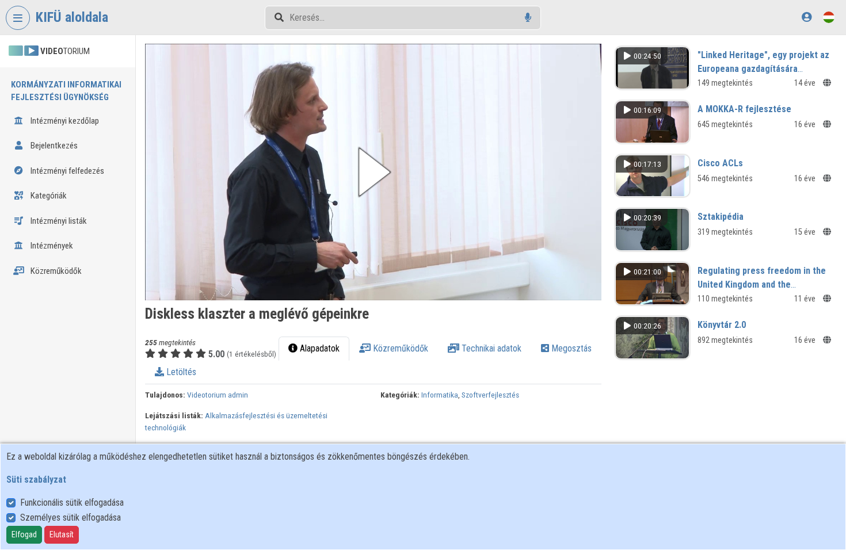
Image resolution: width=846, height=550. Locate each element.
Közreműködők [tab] (399, 348)
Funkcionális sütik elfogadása (72, 502)
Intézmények (51, 245)
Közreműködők (55, 271)
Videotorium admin (217, 394)
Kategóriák (48, 195)
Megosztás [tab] (570, 348)
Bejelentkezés (53, 145)
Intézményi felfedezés (66, 171)
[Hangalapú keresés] (528, 17)
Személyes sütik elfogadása (70, 517)
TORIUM (65, 51)
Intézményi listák (58, 221)
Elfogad (24, 534)
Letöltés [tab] (180, 371)
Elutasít (61, 534)
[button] (373, 172)
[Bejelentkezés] (806, 17)
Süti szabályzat (36, 479)
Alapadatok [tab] (319, 348)
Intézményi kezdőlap (64, 121)
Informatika (439, 394)
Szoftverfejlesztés (490, 394)
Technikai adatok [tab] (490, 348)
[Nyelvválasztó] (828, 17)
